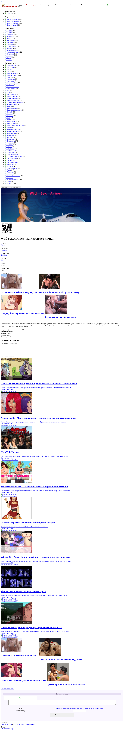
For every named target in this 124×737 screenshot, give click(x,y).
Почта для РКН (7, 724)
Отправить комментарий (62, 715)
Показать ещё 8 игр (7, 689)
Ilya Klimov (4, 255)
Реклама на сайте (18, 724)
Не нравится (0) (15, 187)
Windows (4, 250)
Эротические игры (8, 729)
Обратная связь (31, 724)
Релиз (3, 245)
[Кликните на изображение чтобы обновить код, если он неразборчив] (79, 708)
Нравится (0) (5, 187)
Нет (2, 260)
